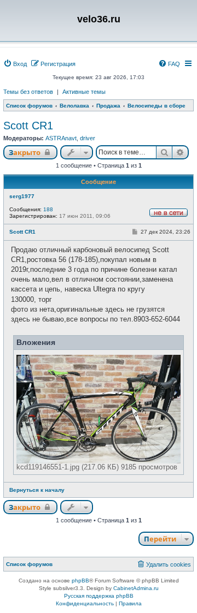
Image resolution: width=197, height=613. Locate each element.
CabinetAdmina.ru (136, 588)
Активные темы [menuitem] (84, 91)
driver (87, 138)
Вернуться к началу (37, 490)
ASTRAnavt (61, 138)
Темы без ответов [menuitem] (28, 91)
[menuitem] (15, 63)
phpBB (80, 581)
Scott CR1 (28, 126)
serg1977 (21, 196)
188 (48, 209)
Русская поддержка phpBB (99, 596)
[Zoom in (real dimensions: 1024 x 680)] (98, 409)
